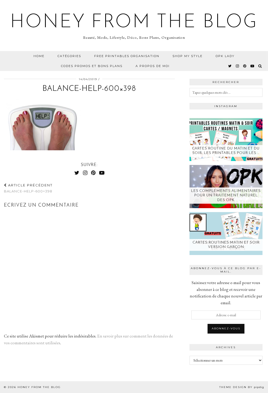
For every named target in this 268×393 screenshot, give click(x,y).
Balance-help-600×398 (28, 188)
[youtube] (252, 66)
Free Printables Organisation (126, 56)
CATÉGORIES (69, 56)
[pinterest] (245, 66)
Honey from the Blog (134, 22)
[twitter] (230, 66)
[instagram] (237, 66)
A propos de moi (153, 66)
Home (39, 56)
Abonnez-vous (226, 328)
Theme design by (241, 387)
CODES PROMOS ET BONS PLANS (91, 66)
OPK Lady (225, 56)
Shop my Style (187, 56)
